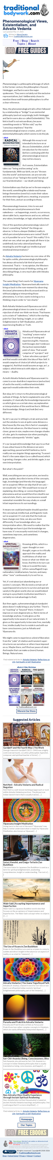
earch (35, 40)
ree (16, 40)
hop (25, 40)
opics (21, 43)
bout (32, 43)
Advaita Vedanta (13, 256)
